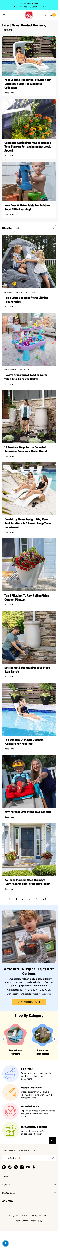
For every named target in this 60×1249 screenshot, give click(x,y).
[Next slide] (54, 1039)
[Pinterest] (34, 1167)
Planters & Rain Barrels (42, 1052)
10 (36, 899)
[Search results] (46, 15)
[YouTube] (28, 1167)
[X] (4, 1167)
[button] (5, 1243)
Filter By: (7, 228)
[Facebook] (10, 1167)
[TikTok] (22, 1167)
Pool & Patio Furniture (15, 1052)
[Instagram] (16, 1167)
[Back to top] (52, 1140)
